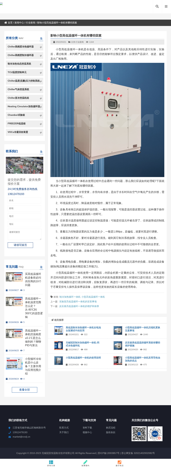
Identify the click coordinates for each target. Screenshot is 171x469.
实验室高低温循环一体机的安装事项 (78, 301)
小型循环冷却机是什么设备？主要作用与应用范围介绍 (33, 366)
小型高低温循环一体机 (93, 296)
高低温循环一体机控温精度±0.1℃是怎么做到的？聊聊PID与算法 (33, 338)
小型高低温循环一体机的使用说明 (83, 357)
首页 (10, 22)
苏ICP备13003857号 (108, 453)
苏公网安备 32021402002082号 (138, 453)
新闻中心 (19, 22)
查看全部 (24, 389)
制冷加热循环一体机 (69, 296)
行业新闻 (30, 22)
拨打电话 (120, 465)
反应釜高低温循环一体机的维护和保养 (79, 306)
